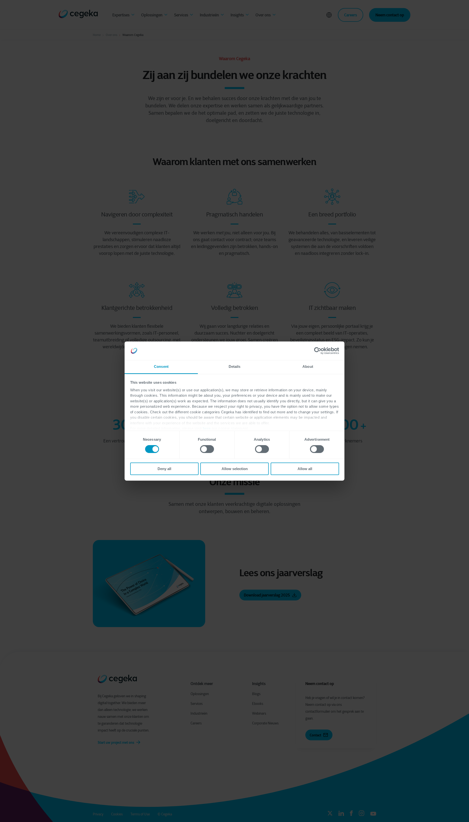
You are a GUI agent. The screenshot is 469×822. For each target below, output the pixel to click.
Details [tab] (235, 367)
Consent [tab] (161, 367)
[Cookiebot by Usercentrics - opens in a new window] (317, 350)
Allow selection (235, 469)
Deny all (164, 469)
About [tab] (307, 367)
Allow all (305, 469)
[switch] (207, 449)
